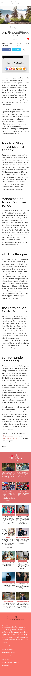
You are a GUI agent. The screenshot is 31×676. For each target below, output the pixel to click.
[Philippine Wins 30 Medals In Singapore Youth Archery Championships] (22, 486)
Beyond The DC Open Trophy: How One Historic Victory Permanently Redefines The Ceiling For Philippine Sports (8, 496)
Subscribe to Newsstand (8, 652)
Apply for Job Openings (8, 646)
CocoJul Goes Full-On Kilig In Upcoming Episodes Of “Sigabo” (22, 586)
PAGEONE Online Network (7, 44)
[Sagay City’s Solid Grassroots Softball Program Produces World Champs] (22, 467)
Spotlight (15, 39)
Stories (8, 537)
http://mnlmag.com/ (8, 436)
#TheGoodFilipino (23, 561)
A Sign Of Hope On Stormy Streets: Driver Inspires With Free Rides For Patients (22, 565)
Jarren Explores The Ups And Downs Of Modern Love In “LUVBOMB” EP (22, 541)
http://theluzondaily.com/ (10, 438)
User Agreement (6, 655)
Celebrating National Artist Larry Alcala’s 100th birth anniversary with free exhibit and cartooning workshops (8, 543)
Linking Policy (5, 665)
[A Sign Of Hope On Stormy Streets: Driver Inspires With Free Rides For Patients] (22, 555)
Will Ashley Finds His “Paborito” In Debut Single (8, 585)
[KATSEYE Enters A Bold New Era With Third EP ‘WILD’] (8, 555)
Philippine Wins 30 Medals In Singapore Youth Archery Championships (22, 494)
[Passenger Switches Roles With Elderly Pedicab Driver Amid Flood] (8, 596)
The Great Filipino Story (22, 601)
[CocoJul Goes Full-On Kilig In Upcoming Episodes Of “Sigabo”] (22, 576)
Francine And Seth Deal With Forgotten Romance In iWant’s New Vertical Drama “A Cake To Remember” (22, 520)
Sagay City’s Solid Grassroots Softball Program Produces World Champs (23, 474)
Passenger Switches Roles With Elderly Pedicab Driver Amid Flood (8, 605)
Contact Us (5, 642)
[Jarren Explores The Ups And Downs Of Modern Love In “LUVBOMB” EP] (22, 532)
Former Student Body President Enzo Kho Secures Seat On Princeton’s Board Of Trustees (8, 475)
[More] (23, 49)
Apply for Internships (7, 649)
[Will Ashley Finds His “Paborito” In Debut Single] (8, 576)
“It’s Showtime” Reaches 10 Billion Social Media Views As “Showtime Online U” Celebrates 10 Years (8, 520)
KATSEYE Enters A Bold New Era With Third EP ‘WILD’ (8, 564)
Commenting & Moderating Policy (11, 662)
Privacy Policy (5, 659)
